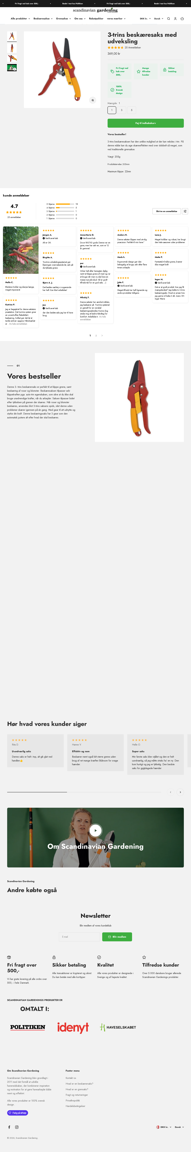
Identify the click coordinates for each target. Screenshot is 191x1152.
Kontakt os (71, 1078)
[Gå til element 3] (12, 59)
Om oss (78, 18)
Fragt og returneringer (77, 1095)
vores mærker (115, 18)
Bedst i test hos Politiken (61, 3)
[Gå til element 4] (12, 68)
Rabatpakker (96, 18)
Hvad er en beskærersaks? (79, 1083)
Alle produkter (19, 18)
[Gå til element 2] (12, 48)
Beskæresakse (42, 18)
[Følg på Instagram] (17, 1127)
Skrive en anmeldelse (166, 211)
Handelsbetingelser (75, 1106)
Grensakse (62, 18)
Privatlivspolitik (73, 1100)
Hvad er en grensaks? (77, 1089)
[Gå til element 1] (12, 36)
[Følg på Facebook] (9, 1127)
